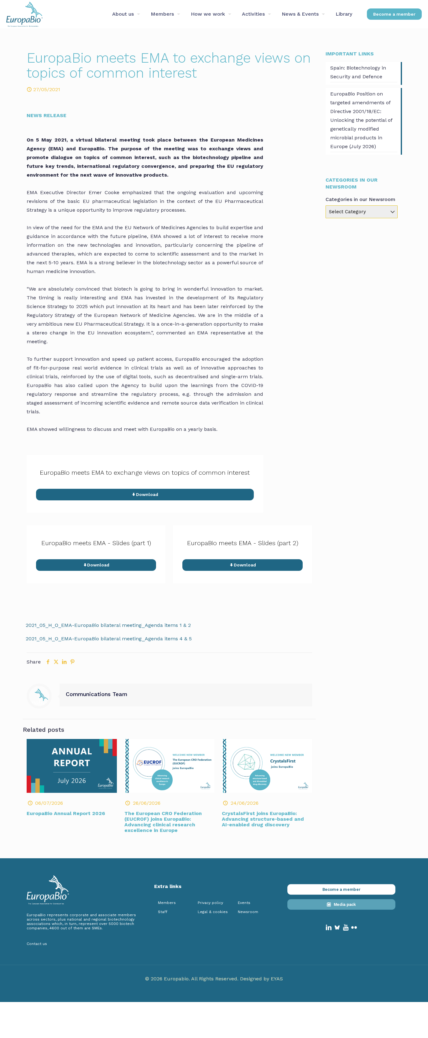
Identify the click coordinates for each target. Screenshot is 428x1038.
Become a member (394, 14)
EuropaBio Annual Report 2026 (66, 813)
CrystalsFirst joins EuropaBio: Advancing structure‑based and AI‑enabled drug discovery (263, 819)
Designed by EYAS (261, 979)
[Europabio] (24, 14)
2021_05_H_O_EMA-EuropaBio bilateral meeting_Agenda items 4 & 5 (109, 639)
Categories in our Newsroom (360, 199)
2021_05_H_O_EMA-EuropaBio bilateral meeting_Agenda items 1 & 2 (108, 625)
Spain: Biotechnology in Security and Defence (358, 72)
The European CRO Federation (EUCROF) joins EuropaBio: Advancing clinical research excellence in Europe (163, 821)
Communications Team (96, 694)
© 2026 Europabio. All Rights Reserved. (192, 979)
